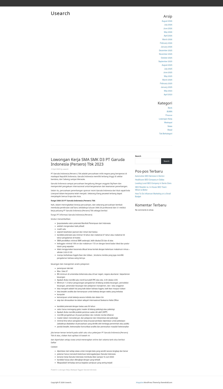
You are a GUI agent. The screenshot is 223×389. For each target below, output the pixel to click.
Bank (170, 107)
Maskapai (168, 122)
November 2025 (165, 54)
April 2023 (168, 94)
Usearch (60, 13)
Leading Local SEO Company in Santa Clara (153, 183)
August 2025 (167, 65)
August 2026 (167, 21)
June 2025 (168, 72)
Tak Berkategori (165, 133)
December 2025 (165, 50)
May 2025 (168, 76)
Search (138, 156)
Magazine (140, 382)
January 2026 (166, 46)
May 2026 (168, 32)
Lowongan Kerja (165, 118)
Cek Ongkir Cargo (164, 139)
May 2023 (168, 90)
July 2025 (168, 68)
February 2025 (166, 83)
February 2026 (166, 43)
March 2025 (167, 79)
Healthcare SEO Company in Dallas (149, 179)
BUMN (169, 111)
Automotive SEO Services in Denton (149, 176)
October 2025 (166, 57)
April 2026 (168, 35)
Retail (170, 129)
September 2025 (165, 61)
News (170, 126)
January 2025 (166, 87)
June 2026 (168, 28)
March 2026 (167, 39)
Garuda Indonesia (90, 370)
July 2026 (168, 24)
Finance (169, 115)
